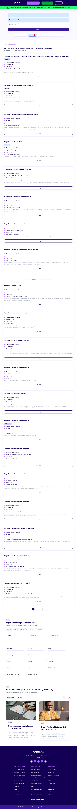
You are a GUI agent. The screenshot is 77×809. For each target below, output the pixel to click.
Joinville (9, 642)
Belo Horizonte (32, 635)
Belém (50, 648)
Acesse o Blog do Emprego (14, 697)
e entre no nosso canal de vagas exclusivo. (55, 7)
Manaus (9, 661)
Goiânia (30, 648)
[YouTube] (45, 761)
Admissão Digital (35, 769)
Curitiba (9, 635)
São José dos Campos (13, 674)
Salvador (9, 648)
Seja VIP (16, 789)
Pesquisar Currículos (36, 783)
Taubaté (30, 661)
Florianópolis (51, 667)
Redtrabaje (50, 794)
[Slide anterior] (65, 697)
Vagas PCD (53, 35)
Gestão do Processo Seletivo (38, 778)
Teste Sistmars (18, 794)
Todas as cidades (32, 674)
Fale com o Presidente (53, 775)
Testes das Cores (18, 792)
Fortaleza (50, 655)
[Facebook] (35, 761)
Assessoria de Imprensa (37, 799)
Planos (33, 786)
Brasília (9, 667)
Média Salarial (18, 780)
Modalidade (42, 35)
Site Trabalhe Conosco (37, 794)
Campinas (30, 642)
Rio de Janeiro (31, 655)
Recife (29, 667)
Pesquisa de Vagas (19, 783)
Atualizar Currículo (19, 769)
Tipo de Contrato (19, 35)
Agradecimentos (52, 769)
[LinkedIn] (31, 761)
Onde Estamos (51, 778)
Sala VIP (16, 786)
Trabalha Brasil (51, 792)
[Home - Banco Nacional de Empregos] (20, 3)
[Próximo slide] (69, 697)
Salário (32, 35)
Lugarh (49, 786)
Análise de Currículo (19, 775)
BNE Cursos (51, 789)
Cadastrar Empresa (36, 775)
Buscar (38, 29)
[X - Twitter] (42, 761)
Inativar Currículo (19, 778)
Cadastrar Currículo (19, 772)
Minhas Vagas (34, 780)
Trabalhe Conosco (52, 783)
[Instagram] (38, 761)
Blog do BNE (51, 772)
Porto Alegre (10, 655)
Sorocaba (50, 661)
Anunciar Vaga (35, 772)
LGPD (49, 780)
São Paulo (50, 642)
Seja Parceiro (34, 792)
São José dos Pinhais (53, 635)
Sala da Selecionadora (36, 789)
